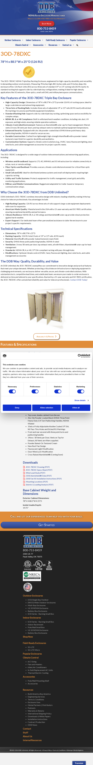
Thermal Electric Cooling (38, 673)
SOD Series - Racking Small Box (41, 614)
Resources (53, 44)
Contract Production (36, 722)
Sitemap (69, 750)
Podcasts (31, 708)
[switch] (35, 391)
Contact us (67, 44)
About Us (27, 736)
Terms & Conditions (36, 699)
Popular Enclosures (78, 40)
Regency (80, 750)
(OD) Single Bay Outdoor (38, 600)
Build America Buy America (39, 694)
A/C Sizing (32, 661)
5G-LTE (31, 647)
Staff (25, 732)
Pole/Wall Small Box (36, 627)
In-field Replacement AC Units (40, 670)
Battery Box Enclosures (37, 611)
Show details (79, 400)
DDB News (32, 725)
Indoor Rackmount (35, 624)
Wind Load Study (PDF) (35, 473)
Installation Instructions (37, 719)
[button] (77, 45)
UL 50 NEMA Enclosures (38, 608)
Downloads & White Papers (39, 716)
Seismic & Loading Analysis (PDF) (39, 484)
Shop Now (28, 636)
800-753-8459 (32, 550)
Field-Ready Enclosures (55, 40)
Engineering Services (36, 697)
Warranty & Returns (36, 711)
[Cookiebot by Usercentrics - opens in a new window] (79, 356)
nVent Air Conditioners (37, 667)
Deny (17, 408)
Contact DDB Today (78, 280)
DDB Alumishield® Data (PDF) (39, 476)
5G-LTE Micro (34, 650)
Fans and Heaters (35, 664)
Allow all (76, 408)
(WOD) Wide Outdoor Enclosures (42, 602)
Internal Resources (32, 740)
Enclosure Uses (34, 702)
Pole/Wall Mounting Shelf (38, 681)
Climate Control (21, 44)
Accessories (38, 44)
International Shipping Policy (39, 713)
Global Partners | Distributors (40, 705)
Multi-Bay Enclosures (37, 605)
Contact (27, 728)
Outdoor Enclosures (13, 40)
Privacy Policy (47, 750)
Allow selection (46, 408)
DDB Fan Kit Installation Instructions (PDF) (44, 478)
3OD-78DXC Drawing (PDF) (38, 467)
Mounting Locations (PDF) (37, 481)
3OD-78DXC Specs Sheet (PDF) (39, 470)
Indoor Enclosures (33, 40)
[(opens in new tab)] (32, 576)
